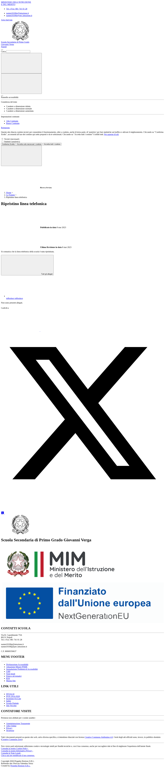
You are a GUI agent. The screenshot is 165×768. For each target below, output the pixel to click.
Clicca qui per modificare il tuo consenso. (18, 755)
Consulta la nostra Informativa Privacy (17, 751)
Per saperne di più (111, 134)
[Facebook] (59, 330)
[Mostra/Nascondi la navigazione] (21, 83)
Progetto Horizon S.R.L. (20, 766)
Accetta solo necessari (29, 144)
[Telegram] (24, 514)
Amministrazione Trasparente (18, 723)
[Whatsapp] (20, 330)
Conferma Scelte (8, 144)
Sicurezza (10, 730)
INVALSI (10, 694)
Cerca (3, 51)
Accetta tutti (52, 144)
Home (8, 193)
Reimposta (5, 128)
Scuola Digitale (12, 703)
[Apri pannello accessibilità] (2, 95)
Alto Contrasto (12, 121)
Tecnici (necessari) (11, 139)
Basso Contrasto (12, 123)
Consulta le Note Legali (11, 753)
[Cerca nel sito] (21, 63)
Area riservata (6, 20)
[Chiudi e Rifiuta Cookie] (21, 156)
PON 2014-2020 (13, 696)
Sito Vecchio (11, 706)
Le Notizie (10, 195)
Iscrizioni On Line (13, 699)
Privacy (9, 728)
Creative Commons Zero (12, 739)
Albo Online (11, 726)
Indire (8, 701)
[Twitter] (82, 494)
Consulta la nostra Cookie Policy (14, 748)
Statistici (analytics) (12, 142)
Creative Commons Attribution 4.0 (99, 737)
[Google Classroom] (3, 514)
